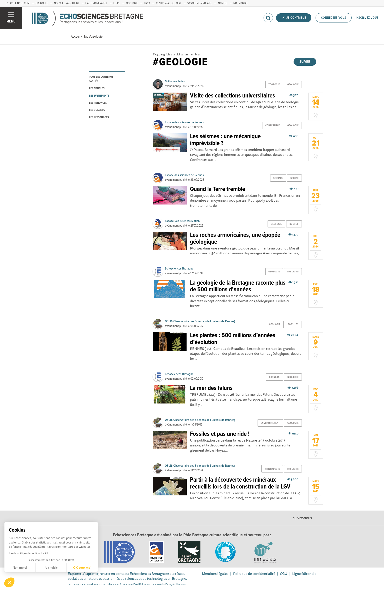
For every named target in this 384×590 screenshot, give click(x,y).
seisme (294, 178)
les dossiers (97, 110)
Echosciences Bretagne (179, 269)
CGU (283, 573)
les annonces (98, 103)
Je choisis (51, 567)
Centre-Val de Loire (168, 3)
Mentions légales (215, 573)
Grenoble (42, 3)
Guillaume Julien (175, 81)
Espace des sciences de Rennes (184, 122)
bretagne (292, 271)
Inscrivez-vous (367, 18)
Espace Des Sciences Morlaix (182, 221)
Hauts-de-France (96, 3)
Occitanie (132, 3)
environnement (270, 423)
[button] (9, 582)
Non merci (20, 567)
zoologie (274, 84)
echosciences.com (18, 3)
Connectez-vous (333, 18)
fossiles (293, 324)
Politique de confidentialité (254, 573)
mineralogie (272, 468)
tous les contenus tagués (101, 79)
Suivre (305, 61)
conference (272, 125)
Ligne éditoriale (304, 573)
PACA (147, 3)
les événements (99, 96)
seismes (278, 178)
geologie (292, 84)
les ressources (99, 117)
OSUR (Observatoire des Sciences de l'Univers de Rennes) (200, 321)
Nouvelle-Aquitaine (66, 3)
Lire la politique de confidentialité (28, 553)
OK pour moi (82, 567)
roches (294, 224)
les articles (96, 88)
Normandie (240, 3)
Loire (116, 3)
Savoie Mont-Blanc (199, 3)
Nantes (222, 3)
